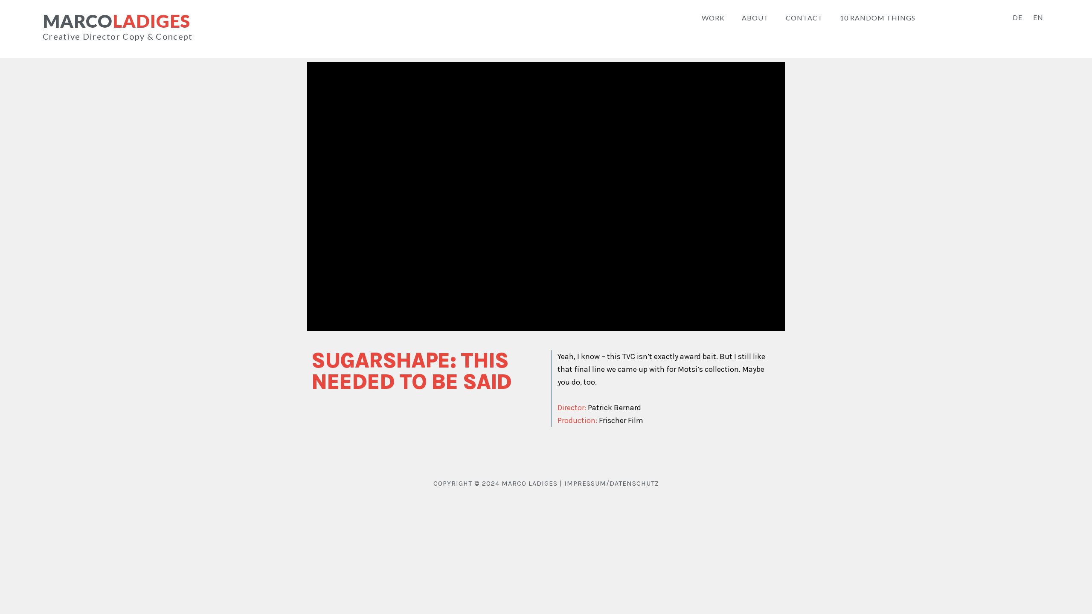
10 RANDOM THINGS (877, 18)
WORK (713, 18)
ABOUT (755, 18)
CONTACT (804, 18)
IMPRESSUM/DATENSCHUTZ (611, 483)
